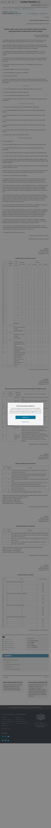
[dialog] (25, 414)
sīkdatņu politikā (38, 412)
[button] (25, 422)
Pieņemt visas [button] (25, 417)
